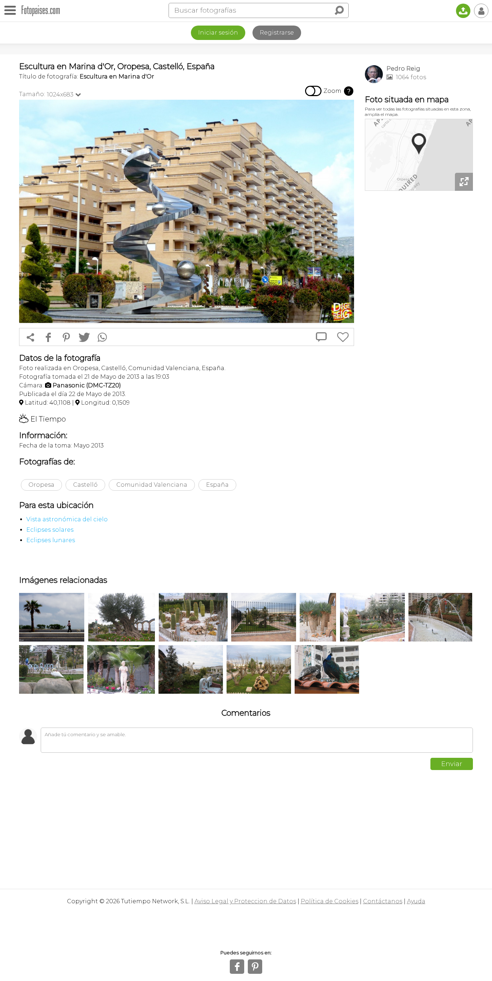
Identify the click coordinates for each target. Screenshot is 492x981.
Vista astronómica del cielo (67, 519)
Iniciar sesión (218, 32)
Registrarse (277, 32)
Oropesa (41, 484)
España (217, 484)
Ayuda (416, 901)
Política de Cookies (329, 901)
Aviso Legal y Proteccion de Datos (245, 901)
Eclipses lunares (50, 540)
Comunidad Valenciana (151, 484)
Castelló (85, 484)
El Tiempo (42, 419)
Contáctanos (382, 901)
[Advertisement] (419, 306)
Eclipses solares (49, 529)
